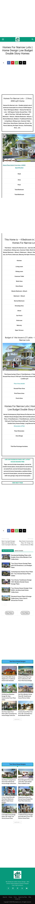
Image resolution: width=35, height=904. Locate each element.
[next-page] (5, 605)
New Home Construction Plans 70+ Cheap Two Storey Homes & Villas (26, 543)
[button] (3, 39)
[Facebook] (8, 62)
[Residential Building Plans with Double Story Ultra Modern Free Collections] (6, 557)
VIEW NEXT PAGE (17, 483)
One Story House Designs (17, 661)
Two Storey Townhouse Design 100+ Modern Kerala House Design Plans (21, 582)
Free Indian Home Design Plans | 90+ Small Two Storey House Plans (8, 816)
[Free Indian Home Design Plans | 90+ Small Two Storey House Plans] (9, 808)
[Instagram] (13, 888)
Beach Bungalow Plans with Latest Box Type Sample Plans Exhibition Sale (25, 781)
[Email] (24, 62)
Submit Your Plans (22, 897)
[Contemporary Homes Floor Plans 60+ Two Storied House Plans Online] (6, 573)
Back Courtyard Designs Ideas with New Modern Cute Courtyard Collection (9, 543)
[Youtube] (26, 888)
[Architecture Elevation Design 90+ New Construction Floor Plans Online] (9, 688)
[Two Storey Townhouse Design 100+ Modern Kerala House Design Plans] (6, 581)
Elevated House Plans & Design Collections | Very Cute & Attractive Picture (21, 598)
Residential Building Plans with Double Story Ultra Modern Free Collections (21, 557)
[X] (20, 62)
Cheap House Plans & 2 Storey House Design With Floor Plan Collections (25, 799)
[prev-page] (3, 605)
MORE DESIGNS (19, 550)
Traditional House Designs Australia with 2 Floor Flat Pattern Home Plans (25, 816)
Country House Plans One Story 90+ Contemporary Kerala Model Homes (25, 713)
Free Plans (25, 613)
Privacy (10, 897)
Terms (15, 897)
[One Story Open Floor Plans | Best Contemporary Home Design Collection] (9, 705)
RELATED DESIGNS (8, 550)
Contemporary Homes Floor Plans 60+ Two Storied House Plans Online (22, 573)
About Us (5, 897)
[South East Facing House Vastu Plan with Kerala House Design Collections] (9, 773)
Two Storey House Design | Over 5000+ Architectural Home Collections (21, 590)
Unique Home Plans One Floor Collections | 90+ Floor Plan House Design (25, 678)
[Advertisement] (17, 18)
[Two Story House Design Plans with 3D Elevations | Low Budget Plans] (6, 565)
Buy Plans (9, 613)
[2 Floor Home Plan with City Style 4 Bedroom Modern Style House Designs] (9, 791)
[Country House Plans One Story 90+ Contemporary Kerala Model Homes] (25, 705)
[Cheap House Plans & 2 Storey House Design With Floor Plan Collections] (25, 791)
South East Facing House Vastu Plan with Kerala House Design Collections (9, 781)
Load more (16, 719)
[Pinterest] (12, 62)
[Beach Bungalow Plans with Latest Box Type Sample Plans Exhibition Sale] (25, 773)
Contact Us (17, 899)
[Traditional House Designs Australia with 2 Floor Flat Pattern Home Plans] (25, 808)
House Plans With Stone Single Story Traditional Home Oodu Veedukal (8, 678)
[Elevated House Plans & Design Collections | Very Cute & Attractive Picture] (6, 598)
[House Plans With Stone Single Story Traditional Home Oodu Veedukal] (9, 671)
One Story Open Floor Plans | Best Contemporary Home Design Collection (9, 713)
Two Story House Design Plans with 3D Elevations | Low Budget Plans (21, 565)
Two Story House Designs (17, 764)
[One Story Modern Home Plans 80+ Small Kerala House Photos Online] (25, 688)
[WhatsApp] (16, 62)
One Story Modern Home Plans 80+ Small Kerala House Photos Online (25, 696)
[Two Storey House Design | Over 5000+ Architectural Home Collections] (6, 590)
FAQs (30, 897)
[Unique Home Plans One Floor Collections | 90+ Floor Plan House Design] (25, 671)
